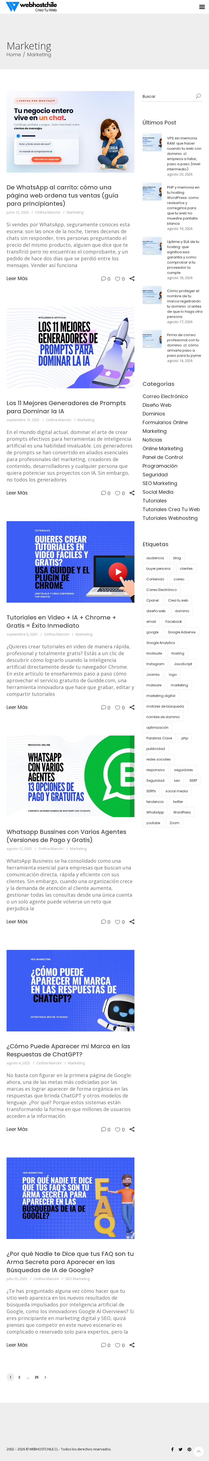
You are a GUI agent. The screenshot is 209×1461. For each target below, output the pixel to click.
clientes (186, 568)
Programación (160, 465)
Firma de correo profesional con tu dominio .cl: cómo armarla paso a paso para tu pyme (184, 345)
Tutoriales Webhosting (170, 518)
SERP (193, 780)
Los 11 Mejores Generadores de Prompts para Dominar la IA (66, 407)
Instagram (155, 664)
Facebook (173, 621)
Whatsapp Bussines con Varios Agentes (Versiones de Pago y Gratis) (66, 836)
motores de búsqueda (165, 706)
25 (37, 1377)
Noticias (152, 439)
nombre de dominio (163, 717)
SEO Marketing (77, 1278)
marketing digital (160, 695)
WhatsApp (155, 812)
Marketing (39, 54)
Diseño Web (157, 405)
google (152, 632)
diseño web (155, 611)
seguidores (183, 770)
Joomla (152, 674)
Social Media (158, 492)
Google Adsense (181, 632)
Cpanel (152, 600)
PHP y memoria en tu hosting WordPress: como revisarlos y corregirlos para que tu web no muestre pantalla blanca (183, 205)
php (185, 738)
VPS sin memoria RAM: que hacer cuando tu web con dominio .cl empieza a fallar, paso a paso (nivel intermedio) (184, 154)
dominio (182, 611)
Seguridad (155, 474)
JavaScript (183, 664)
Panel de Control (163, 457)
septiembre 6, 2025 (22, 634)
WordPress (182, 812)
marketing (179, 685)
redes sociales (158, 759)
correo (179, 579)
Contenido (155, 579)
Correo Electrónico (165, 396)
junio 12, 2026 (18, 212)
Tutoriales (155, 500)
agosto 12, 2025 (19, 848)
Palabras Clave (159, 738)
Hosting (177, 653)
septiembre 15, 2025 (23, 419)
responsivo (155, 770)
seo (177, 780)
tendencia (155, 801)
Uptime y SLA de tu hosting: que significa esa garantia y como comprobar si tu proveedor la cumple (183, 257)
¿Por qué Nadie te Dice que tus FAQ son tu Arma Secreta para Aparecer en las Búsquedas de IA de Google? (70, 1262)
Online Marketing (163, 448)
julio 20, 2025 (17, 1278)
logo (173, 674)
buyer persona (158, 568)
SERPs (151, 791)
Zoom (174, 823)
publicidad (155, 748)
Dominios (154, 413)
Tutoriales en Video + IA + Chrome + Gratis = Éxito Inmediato (61, 621)
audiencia (155, 558)
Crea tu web (178, 600)
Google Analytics (160, 642)
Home (14, 54)
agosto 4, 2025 (18, 1062)
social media (176, 791)
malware (153, 685)
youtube (153, 823)
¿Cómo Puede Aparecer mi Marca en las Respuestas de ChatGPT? (68, 1050)
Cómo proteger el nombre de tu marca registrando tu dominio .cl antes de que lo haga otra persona (184, 303)
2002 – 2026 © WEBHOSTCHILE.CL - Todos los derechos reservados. (59, 1449)
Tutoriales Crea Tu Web (171, 509)
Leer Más (17, 278)
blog (177, 558)
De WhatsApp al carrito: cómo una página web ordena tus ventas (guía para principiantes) (62, 195)
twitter (178, 801)
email (151, 621)
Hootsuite (154, 653)
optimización (157, 727)
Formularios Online (165, 422)
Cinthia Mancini (47, 212)
